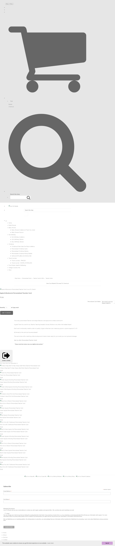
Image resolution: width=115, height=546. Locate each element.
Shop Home (17, 278)
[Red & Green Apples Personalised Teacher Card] (13, 450)
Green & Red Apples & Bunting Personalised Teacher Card (15, 389)
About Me (32, 476)
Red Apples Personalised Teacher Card (10, 417)
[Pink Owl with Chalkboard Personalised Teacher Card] (15, 422)
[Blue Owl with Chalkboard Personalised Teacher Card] (15, 464)
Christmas (11, 244)
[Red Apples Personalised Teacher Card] (11, 415)
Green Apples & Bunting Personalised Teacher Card (13, 438)
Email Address (7, 491)
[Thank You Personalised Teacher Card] (10, 372)
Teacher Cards (49, 278)
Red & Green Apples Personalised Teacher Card (12, 453)
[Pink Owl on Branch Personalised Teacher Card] (13, 443)
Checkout (11, 106)
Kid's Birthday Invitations (18, 237)
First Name (6, 499)
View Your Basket (51, 283)
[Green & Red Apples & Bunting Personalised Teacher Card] (16, 387)
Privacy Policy (72, 476)
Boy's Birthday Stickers (18, 241)
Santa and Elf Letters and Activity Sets (21, 256)
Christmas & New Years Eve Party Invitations (23, 246)
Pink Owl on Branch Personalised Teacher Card (12, 445)
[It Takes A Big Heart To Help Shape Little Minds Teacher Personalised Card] (20, 365)
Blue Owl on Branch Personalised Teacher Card (12, 403)
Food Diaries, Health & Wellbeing (17, 265)
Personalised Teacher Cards (29, 340)
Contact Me (43, 476)
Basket (10, 104)
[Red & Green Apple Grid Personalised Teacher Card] (14, 429)
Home (10, 223)
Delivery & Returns (57, 476)
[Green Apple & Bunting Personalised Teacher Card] (14, 380)
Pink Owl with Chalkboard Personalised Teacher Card (14, 424)
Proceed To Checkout (63, 283)
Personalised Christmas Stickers (20, 251)
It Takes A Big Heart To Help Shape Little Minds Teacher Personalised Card (19, 368)
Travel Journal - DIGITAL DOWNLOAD (22, 263)
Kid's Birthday (12, 234)
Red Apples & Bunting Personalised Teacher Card (13, 460)
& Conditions (87, 476)
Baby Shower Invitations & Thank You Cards (23, 230)
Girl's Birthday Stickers (17, 239)
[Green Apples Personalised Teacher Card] (11, 408)
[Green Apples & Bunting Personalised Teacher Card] (14, 436)
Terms (83, 476)
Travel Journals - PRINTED (19, 260)
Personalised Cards (26, 278)
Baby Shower (12, 227)
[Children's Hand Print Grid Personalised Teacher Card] (14, 394)
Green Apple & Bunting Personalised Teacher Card (13, 382)
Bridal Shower (12, 225)
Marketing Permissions (9, 508)
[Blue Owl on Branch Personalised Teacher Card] (13, 401)
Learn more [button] (50, 543)
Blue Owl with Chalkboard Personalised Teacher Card (14, 467)
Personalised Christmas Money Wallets (22, 253)
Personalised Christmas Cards (19, 249)
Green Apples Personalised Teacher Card (11, 410)
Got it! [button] (107, 543)
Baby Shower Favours (17, 232)
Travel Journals (13, 258)
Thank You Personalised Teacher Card (10, 375)
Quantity (2, 307)
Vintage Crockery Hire (14, 267)
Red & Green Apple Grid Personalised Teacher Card (13, 431)
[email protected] (76, 515)
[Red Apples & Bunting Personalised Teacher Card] (13, 457)
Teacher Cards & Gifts (38, 278)
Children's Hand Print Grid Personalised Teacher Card (14, 396)
